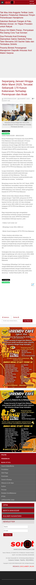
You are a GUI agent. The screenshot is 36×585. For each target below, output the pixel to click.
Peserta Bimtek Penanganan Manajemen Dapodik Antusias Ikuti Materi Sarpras (16, 50)
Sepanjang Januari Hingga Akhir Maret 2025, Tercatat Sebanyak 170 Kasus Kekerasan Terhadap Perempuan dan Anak (17, 88)
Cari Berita (27, 321)
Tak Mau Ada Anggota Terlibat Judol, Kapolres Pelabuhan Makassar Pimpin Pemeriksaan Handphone (17, 15)
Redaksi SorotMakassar (8, 493)
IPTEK (3, 496)
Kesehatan (4, 476)
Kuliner (3, 486)
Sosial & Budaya (6, 479)
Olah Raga (4, 473)
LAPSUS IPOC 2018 (7, 500)
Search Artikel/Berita (7, 466)
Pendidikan (4, 469)
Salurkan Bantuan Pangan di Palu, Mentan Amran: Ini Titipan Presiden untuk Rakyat (16, 24)
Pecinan (3, 489)
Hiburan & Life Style (7, 483)
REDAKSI (16, 566)
